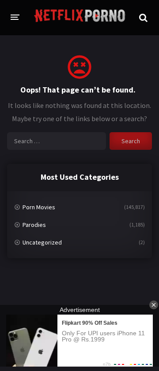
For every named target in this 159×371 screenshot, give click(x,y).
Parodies (34, 225)
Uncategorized (42, 242)
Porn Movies (39, 207)
